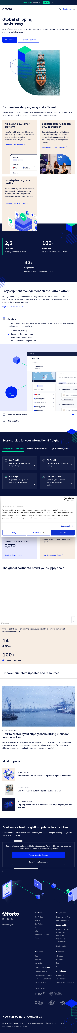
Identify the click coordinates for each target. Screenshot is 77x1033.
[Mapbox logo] (5, 623)
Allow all (63, 533)
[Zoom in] (73, 618)
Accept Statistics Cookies (38, 855)
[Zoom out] (73, 621)
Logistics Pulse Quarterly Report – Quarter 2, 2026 (39, 791)
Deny (14, 533)
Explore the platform (28, 40)
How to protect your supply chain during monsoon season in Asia (35, 735)
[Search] (60, 9)
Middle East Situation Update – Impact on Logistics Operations (45, 776)
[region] (38, 599)
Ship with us (9, 40)
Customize (37, 533)
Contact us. (35, 1016)
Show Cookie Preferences (38, 862)
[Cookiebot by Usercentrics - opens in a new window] (66, 499)
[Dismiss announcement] (53, 2)
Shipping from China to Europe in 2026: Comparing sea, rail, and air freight (45, 806)
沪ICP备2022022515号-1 (55, 1023)
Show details (65, 526)
